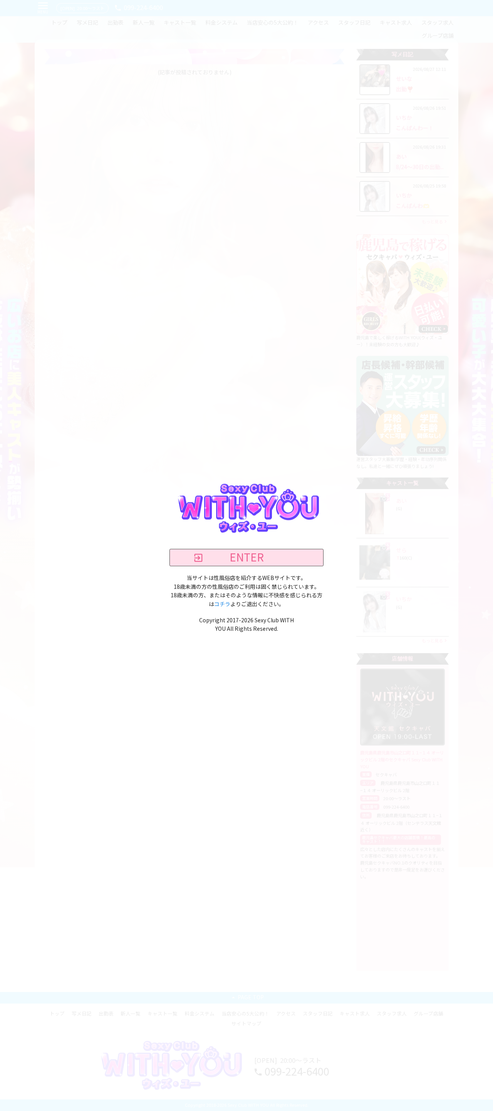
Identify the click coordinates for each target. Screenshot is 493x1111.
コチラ (222, 604)
